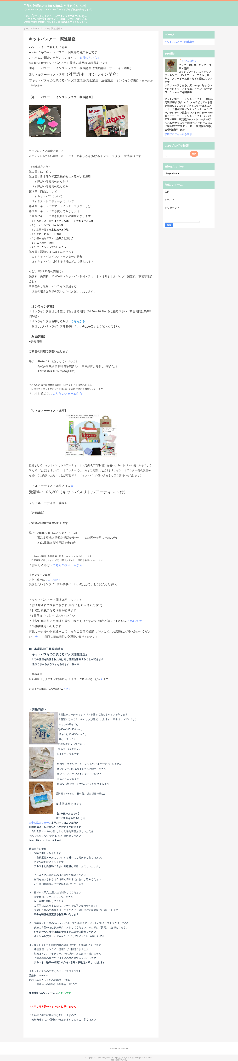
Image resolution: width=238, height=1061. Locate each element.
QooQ (124, 1060)
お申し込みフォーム (40, 822)
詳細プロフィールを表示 (178, 134)
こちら (67, 689)
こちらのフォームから (67, 393)
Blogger (124, 1048)
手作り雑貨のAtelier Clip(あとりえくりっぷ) (54, 5)
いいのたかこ (189, 60)
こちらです (64, 993)
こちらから (78, 321)
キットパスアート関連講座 (179, 41)
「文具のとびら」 (88, 57)
